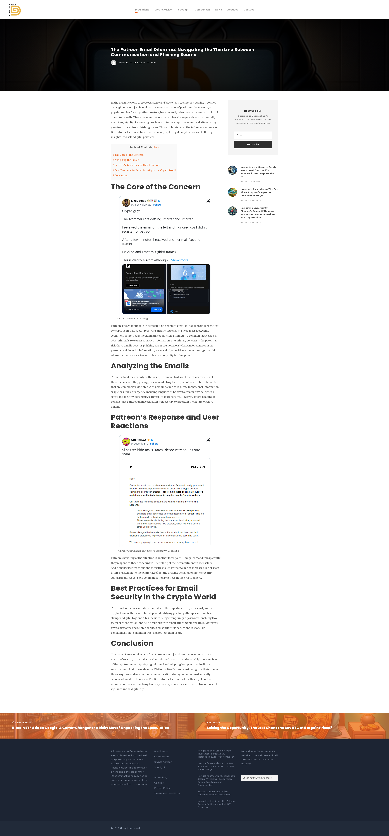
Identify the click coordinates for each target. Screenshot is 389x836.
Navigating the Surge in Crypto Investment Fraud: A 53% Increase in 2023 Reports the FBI (216, 753)
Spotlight (183, 9)
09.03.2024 (255, 200)
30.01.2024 (139, 62)
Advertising (161, 777)
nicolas (123, 62)
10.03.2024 (255, 181)
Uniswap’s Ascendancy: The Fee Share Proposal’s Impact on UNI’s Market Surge (259, 192)
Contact (249, 9)
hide (156, 147)
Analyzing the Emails (126, 160)
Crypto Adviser (164, 9)
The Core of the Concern (128, 154)
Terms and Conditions (167, 793)
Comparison (202, 9)
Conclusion (120, 175)
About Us (232, 9)
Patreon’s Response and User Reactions (136, 165)
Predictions (142, 9)
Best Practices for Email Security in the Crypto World (144, 170)
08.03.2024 (255, 222)
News (218, 9)
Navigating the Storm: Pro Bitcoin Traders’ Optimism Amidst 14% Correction (216, 804)
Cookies (159, 782)
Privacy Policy (162, 788)
